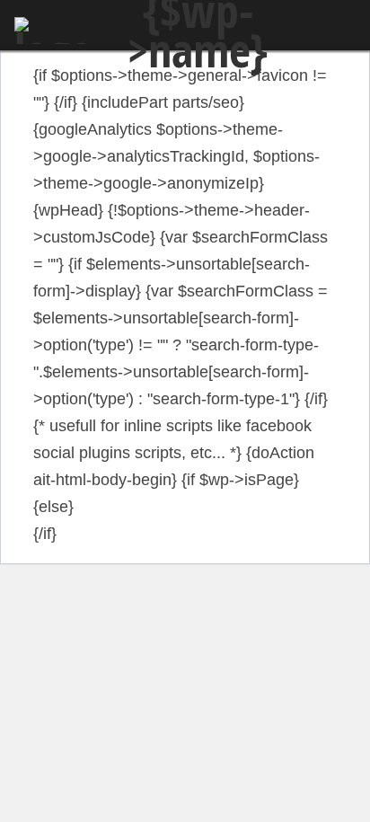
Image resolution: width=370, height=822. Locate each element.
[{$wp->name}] (53, 30)
